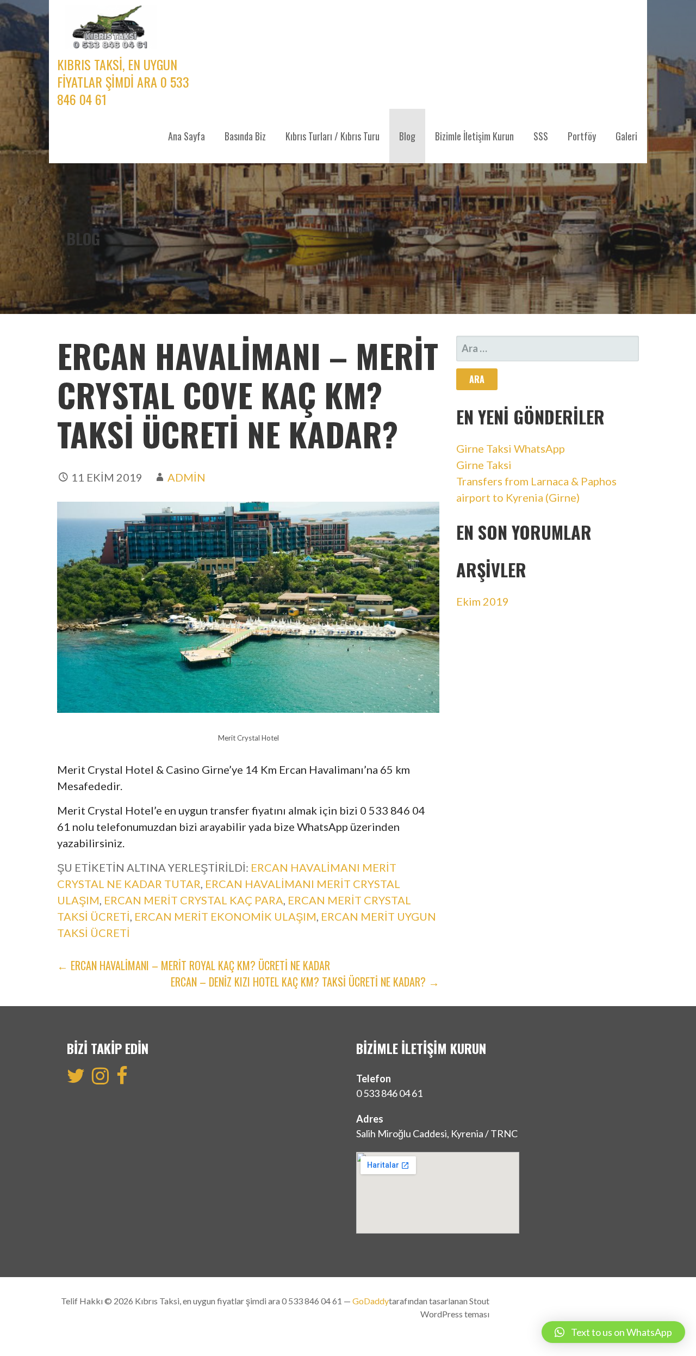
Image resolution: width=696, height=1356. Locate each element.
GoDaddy (370, 1301)
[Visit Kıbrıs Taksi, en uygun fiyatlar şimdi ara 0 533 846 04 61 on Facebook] (122, 1079)
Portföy (582, 136)
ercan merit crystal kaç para (193, 900)
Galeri (626, 136)
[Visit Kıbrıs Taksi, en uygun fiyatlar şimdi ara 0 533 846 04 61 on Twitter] (76, 1079)
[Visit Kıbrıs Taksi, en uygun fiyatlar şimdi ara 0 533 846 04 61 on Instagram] (100, 1079)
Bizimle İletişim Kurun (474, 136)
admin (186, 477)
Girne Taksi (484, 464)
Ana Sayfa (186, 136)
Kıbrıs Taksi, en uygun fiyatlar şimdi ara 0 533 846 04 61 (123, 81)
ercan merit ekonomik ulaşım (225, 916)
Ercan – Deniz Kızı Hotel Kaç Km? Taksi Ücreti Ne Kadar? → (305, 981)
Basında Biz (245, 136)
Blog (407, 136)
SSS (540, 136)
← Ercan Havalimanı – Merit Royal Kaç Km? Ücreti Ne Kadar (193, 965)
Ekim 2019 (482, 601)
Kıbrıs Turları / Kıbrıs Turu (332, 136)
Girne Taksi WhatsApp (510, 448)
